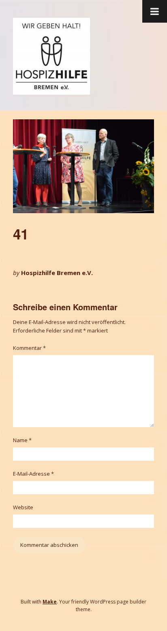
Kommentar (29, 347)
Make (50, 601)
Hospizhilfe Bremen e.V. (57, 273)
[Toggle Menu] (154, 11)
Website (23, 507)
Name (22, 440)
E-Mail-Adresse (33, 473)
